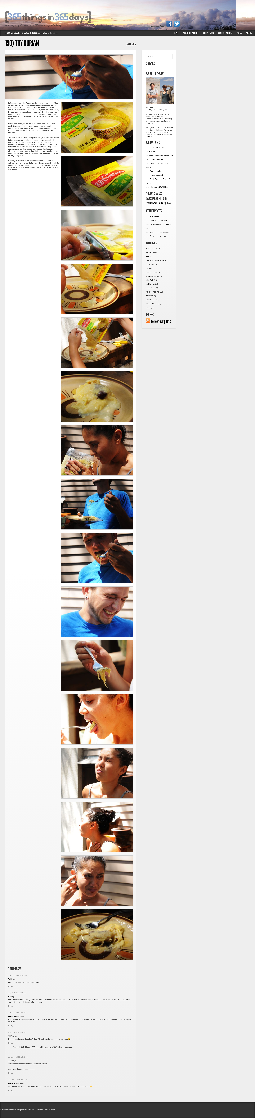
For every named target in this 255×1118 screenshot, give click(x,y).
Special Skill (150, 300)
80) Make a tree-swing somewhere (159, 155)
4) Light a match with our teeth (158, 147)
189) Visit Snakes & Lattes (18, 33)
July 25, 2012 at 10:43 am (17, 975)
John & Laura (208, 33)
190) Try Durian (22, 43)
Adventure (150, 252)
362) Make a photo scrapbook (157, 232)
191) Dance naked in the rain (44, 33)
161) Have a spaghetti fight (156, 175)
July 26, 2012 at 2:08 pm (17, 1032)
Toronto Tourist (151, 304)
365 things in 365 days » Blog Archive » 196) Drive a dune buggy (47, 1047)
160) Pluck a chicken (154, 171)
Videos (249, 33)
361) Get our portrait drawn (156, 236)
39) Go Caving (151, 151)
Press (239, 33)
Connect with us (225, 33)
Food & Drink (151, 272)
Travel (148, 308)
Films (148, 268)
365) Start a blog (152, 217)
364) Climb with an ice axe (156, 220)
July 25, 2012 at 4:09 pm (17, 1012)
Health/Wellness (152, 276)
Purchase (149, 296)
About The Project (190, 33)
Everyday (149, 264)
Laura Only (150, 288)
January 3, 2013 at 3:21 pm (18, 1079)
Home (176, 33)
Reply (10, 986)
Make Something (152, 292)
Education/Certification (155, 260)
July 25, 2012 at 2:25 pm (17, 993)
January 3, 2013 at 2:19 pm (18, 1057)
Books (148, 256)
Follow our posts (161, 321)
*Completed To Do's (155, 203)
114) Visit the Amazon (154, 159)
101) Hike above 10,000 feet (157, 187)
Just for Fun (150, 284)
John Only (150, 280)
